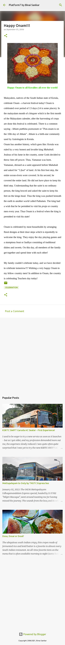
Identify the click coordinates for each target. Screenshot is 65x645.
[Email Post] (6, 284)
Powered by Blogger (34, 634)
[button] (6, 36)
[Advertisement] (32, 354)
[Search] (60, 5)
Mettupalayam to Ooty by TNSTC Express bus (25, 483)
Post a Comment (14, 311)
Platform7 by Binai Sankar (24, 5)
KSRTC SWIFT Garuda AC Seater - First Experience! (28, 430)
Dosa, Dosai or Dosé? (13, 536)
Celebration (11, 287)
